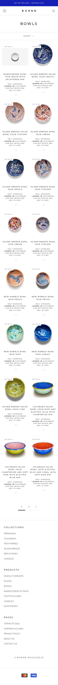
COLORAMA (10, 538)
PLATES (7, 581)
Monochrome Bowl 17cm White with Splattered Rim (15, 76)
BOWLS (8, 586)
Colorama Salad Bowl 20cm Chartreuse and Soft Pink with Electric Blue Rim (15, 472)
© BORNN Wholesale (29, 657)
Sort (28, 36)
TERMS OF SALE (12, 623)
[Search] (53, 10)
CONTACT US (10, 643)
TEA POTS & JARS (12, 596)
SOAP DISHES (11, 606)
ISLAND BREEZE (12, 548)
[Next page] (36, 506)
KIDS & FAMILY (11, 553)
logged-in (9, 86)
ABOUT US (9, 638)
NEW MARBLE (11, 543)
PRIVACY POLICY (12, 633)
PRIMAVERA (10, 533)
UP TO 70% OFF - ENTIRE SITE (29, 3)
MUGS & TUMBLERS (13, 576)
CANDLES (9, 558)
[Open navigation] (4, 11)
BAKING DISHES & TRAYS (16, 591)
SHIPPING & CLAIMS (13, 628)
